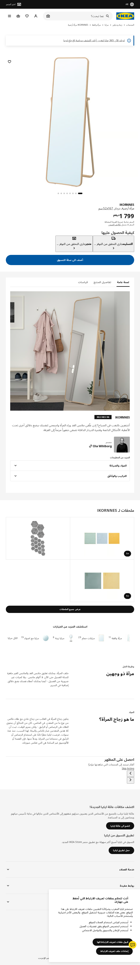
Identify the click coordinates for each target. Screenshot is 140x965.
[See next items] (130, 780)
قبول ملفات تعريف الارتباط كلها (112, 942)
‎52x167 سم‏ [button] (105, 208)
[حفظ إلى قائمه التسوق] (9, 61)
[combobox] (82, 16)
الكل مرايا (13, 638)
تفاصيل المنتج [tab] (102, 282)
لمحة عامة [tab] (123, 282)
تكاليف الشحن (114, 224)
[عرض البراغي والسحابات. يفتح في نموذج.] (38, 538)
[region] (70, 121)
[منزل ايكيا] (125, 16)
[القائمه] (9, 16)
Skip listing (128, 768)
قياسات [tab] (83, 282)
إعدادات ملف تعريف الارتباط (114, 951)
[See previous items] (130, 774)
